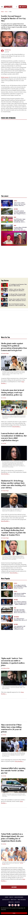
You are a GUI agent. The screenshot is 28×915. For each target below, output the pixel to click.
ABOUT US (11, 897)
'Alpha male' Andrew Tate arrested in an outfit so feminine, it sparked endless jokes (13, 662)
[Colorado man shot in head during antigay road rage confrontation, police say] (14, 407)
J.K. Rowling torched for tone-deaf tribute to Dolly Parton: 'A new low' (20, 586)
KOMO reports (5, 77)
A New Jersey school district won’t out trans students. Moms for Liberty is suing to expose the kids (20, 205)
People (15, 583)
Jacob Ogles (4, 397)
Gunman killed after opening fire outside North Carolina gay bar (13, 770)
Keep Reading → (16, 426)
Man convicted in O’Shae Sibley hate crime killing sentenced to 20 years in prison (11, 728)
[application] (14, 238)
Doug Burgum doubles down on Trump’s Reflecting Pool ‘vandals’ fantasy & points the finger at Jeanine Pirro (13, 531)
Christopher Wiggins (5, 353)
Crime (10, 11)
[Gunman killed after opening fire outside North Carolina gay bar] (14, 785)
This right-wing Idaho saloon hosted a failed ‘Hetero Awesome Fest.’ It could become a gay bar (20, 612)
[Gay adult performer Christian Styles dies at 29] (7, 618)
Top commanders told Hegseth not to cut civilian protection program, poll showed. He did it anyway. (20, 628)
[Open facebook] (9, 905)
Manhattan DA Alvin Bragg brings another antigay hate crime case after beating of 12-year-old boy (13, 484)
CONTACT (6, 897)
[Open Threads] (15, 905)
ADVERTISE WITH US (6, 899)
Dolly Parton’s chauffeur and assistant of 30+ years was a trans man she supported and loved (20, 595)
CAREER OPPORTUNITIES (18, 897)
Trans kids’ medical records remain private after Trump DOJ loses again (20, 213)
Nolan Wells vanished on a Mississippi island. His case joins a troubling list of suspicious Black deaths (12, 837)
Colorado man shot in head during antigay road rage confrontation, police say (12, 392)
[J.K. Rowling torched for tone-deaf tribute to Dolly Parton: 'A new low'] (7, 585)
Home (2, 11)
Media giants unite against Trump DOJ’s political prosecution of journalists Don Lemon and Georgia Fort (14, 347)
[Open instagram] (18, 905)
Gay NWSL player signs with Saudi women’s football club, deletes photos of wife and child (20, 221)
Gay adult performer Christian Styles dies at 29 (20, 619)
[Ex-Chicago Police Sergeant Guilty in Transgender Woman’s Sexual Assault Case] (4, 294)
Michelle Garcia (8, 49)
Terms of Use (3, 909)
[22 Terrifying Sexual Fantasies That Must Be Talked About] (4, 285)
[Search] (17, 7)
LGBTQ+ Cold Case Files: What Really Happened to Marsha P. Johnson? (16, 290)
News (6, 11)
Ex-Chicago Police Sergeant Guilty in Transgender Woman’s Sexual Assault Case (17, 295)
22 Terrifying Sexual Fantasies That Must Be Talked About (18, 285)
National (16, 209)
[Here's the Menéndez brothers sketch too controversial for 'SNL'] (4, 304)
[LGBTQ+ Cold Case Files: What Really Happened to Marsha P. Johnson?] (4, 290)
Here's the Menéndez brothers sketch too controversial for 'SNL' (17, 304)
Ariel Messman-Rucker (6, 668)
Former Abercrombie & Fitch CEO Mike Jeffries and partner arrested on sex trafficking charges (17, 300)
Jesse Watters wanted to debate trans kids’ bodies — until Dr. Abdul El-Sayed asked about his (20, 603)
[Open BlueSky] (12, 905)
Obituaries (16, 616)
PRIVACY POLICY (14, 899)
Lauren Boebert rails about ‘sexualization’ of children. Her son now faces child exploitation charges (14, 437)
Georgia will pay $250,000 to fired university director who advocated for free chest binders (20, 229)
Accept (14, 913)
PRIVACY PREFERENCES (22, 899)
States (15, 200)
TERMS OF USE (11, 902)
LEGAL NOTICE (17, 902)
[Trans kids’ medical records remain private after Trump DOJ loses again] (7, 211)
